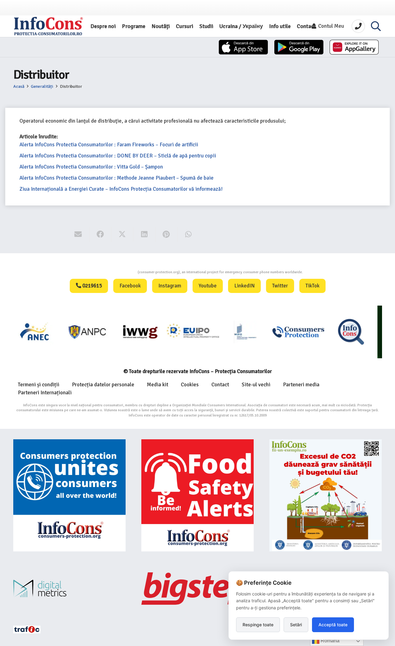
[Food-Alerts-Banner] (197, 495)
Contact (220, 384)
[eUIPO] (144, 331)
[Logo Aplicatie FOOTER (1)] (302, 331)
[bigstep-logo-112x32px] (197, 588)
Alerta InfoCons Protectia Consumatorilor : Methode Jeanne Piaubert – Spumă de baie (116, 178)
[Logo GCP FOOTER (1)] (355, 331)
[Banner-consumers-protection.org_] (69, 495)
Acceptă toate (332, 624)
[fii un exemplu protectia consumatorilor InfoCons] (325, 495)
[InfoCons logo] (48, 26)
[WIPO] (197, 331)
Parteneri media (301, 384)
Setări (296, 624)
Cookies (190, 384)
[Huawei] (354, 47)
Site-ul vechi (256, 384)
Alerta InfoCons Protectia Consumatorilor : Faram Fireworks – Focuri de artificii (108, 144)
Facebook (130, 285)
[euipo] (92, 331)
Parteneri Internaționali (45, 392)
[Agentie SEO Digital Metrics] (69, 588)
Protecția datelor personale (103, 384)
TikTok (312, 285)
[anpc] (39, 331)
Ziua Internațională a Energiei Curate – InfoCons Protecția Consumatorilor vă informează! (120, 189)
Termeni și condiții (38, 384)
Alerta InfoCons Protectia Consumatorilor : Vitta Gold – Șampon (91, 167)
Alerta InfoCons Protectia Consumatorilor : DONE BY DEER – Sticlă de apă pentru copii (117, 155)
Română (329, 640)
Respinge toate (258, 624)
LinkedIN (244, 285)
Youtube (208, 285)
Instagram (169, 285)
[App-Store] (243, 47)
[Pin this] (166, 234)
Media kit (157, 384)
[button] (376, 26)
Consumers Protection (114, 272)
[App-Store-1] (298, 47)
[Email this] (78, 234)
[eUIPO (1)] (250, 331)
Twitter (280, 285)
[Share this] (100, 234)
